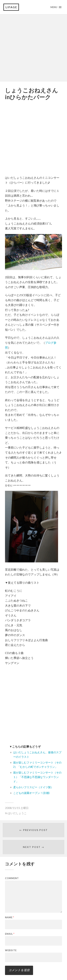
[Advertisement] (33, 48)
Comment (12, 878)
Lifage (11, 7)
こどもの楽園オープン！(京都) (31, 792)
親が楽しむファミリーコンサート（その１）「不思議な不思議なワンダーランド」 (37, 777)
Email (9, 934)
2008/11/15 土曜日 (17, 807)
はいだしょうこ (17, 813)
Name (9, 917)
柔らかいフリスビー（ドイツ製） (33, 787)
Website (11, 950)
